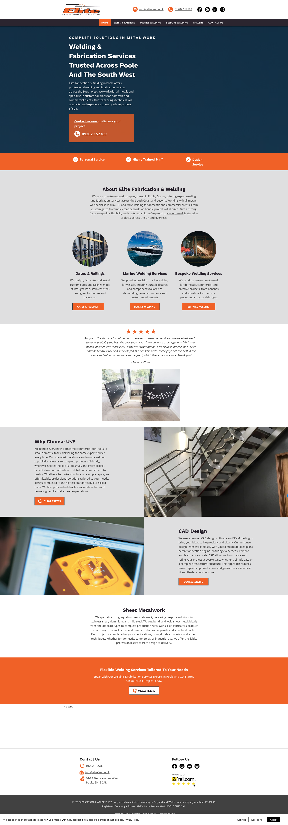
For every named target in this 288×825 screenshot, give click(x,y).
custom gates (99, 209)
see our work (175, 213)
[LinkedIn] (214, 9)
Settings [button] (241, 819)
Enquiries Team (141, 362)
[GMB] (207, 9)
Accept (273, 819)
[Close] (284, 819)
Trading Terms (166, 813)
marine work (132, 209)
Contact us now (86, 121)
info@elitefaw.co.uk (151, 9)
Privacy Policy (131, 819)
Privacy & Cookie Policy (143, 813)
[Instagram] (222, 9)
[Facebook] (199, 9)
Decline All (256, 819)
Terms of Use (120, 813)
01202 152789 (94, 766)
